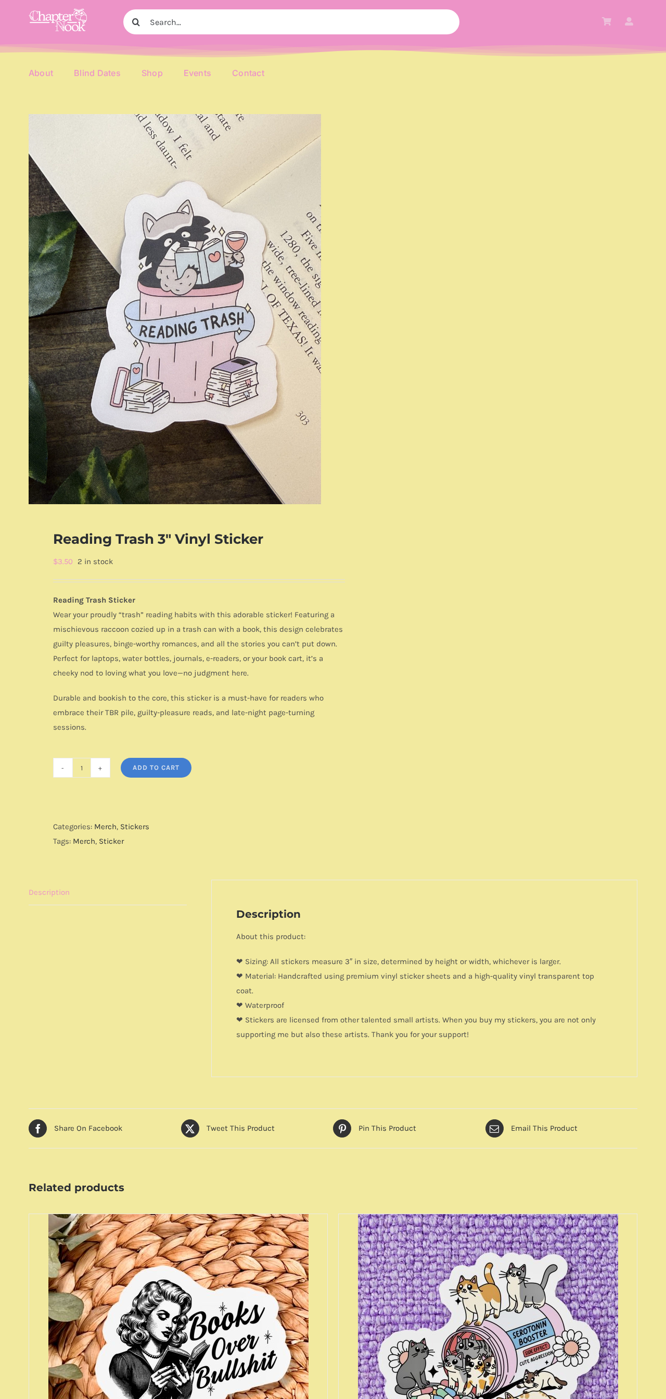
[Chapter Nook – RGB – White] (58, 12)
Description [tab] (49, 892)
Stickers (134, 826)
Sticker (111, 841)
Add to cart (156, 767)
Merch (105, 826)
